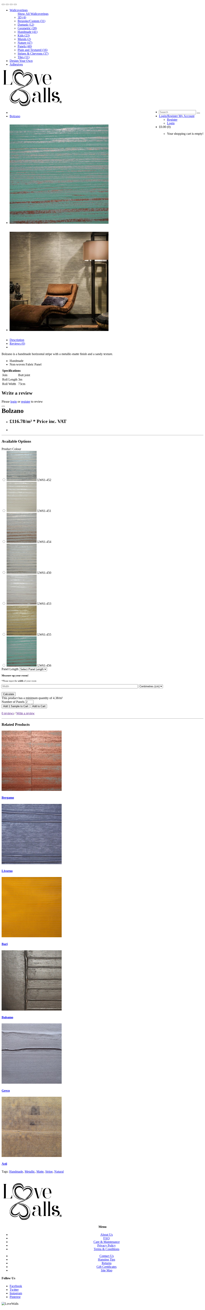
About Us (106, 1234)
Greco (6, 1090)
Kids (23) (24, 35)
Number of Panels (13, 701)
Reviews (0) (17, 343)
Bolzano (15, 116)
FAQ (106, 1238)
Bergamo (8, 797)
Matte (40, 1171)
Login (171, 123)
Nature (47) (25, 42)
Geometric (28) (27, 28)
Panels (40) (25, 46)
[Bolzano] (59, 222)
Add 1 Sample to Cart (15, 706)
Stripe (49, 1171)
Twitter (14, 1289)
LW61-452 (44, 480)
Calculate (8, 694)
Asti (4, 1163)
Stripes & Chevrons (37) (33, 53)
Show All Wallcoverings (33, 13)
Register (172, 119)
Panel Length (10, 669)
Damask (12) (26, 24)
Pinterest (15, 1297)
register (25, 401)
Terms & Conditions (106, 1249)
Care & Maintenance (106, 1242)
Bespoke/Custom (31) (31, 21)
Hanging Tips (106, 1259)
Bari (5, 944)
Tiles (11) (23, 57)
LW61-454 (44, 541)
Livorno (7, 871)
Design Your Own (21, 60)
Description (17, 340)
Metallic (30, 1171)
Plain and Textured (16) (32, 50)
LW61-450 (44, 572)
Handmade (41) (27, 32)
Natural (59, 1171)
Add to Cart (38, 706)
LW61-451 (44, 511)
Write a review (25, 713)
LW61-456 (44, 665)
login (13, 401)
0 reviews (8, 713)
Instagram (16, 1293)
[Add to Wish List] (3, 406)
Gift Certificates (106, 1266)
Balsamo (7, 1017)
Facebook (16, 1286)
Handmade (16, 1171)
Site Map (106, 1270)
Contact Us (106, 1256)
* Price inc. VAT (49, 421)
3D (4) (22, 17)
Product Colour (11, 449)
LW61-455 (44, 634)
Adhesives (16, 64)
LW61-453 (44, 603)
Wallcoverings (19, 10)
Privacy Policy (106, 1245)
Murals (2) (24, 39)
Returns (107, 1263)
